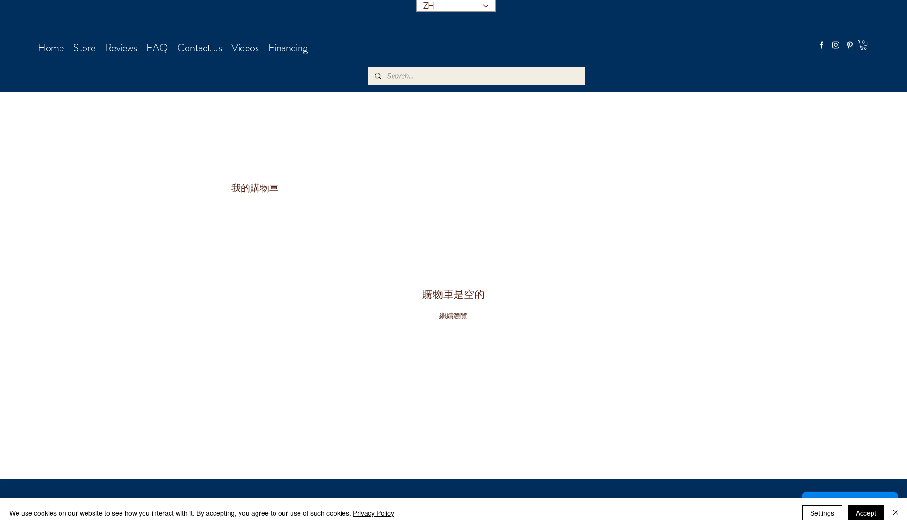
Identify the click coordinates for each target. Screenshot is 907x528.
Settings (822, 513)
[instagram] (835, 45)
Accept (866, 513)
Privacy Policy (373, 513)
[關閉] (895, 512)
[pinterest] (850, 45)
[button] (863, 45)
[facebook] (821, 45)
